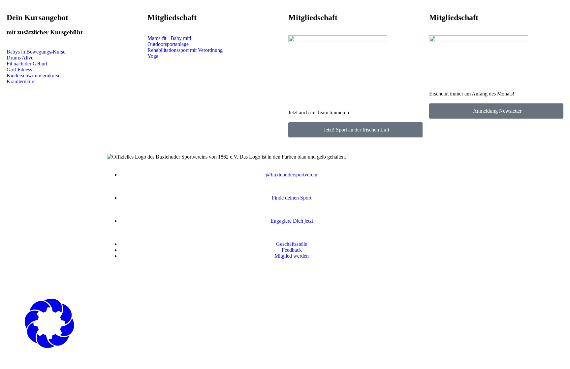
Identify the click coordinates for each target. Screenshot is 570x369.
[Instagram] (133, 279)
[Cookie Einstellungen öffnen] (49, 346)
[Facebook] (115, 279)
